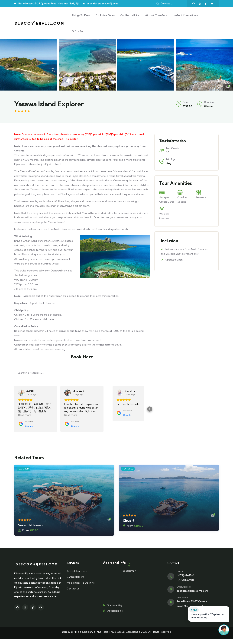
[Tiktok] (206, 4)
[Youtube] (212, 4)
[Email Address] (170, 589)
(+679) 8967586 (185, 575)
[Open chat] (223, 629)
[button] (227, 64)
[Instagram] (200, 4)
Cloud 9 (128, 521)
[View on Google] (21, 393)
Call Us (180, 571)
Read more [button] (24, 414)
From (25, 530)
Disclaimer (129, 570)
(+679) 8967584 (185, 580)
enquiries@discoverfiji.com (192, 590)
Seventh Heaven (30, 525)
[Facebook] (193, 4)
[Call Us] (170, 576)
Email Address (184, 586)
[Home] (39, 23)
